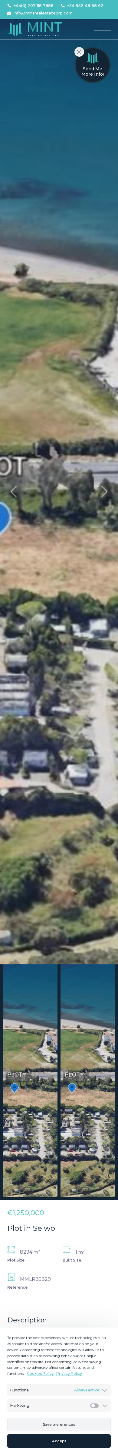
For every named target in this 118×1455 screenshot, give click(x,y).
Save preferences (59, 1424)
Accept (59, 1441)
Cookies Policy (40, 1373)
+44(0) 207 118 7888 (34, 6)
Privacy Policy (69, 1373)
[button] (13, 491)
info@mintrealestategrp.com (43, 13)
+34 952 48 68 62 (85, 6)
